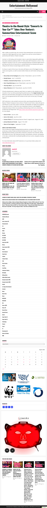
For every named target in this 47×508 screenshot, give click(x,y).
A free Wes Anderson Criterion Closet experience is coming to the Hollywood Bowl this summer (23, 185)
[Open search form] (37, 12)
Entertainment (7, 22)
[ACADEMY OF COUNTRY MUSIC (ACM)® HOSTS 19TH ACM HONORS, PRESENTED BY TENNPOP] (7, 464)
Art (3, 22)
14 (29, 359)
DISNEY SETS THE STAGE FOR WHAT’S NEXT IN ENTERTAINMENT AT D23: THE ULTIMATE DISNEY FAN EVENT (8, 185)
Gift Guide (4, 272)
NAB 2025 (4, 300)
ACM (3, 219)
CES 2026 (4, 240)
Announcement (6, 178)
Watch (43, 11)
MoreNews (32, 506)
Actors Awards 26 (5, 221)
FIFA (3, 261)
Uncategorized (5, 331)
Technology (4, 321)
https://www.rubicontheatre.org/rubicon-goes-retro (31, 109)
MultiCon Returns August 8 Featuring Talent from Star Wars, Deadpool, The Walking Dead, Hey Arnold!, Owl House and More (37, 186)
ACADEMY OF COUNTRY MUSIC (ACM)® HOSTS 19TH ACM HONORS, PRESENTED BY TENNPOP (19, 197)
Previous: (12, 162)
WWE (3, 335)
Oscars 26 (4, 307)
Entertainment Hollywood (23, 5)
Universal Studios (5, 333)
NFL (3, 303)
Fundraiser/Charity (5, 270)
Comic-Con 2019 (5, 242)
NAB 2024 (4, 298)
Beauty (3, 233)
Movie (4, 180)
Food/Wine (4, 268)
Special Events (5, 312)
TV (12, 180)
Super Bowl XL (5, 319)
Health (3, 284)
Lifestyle (4, 289)
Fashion (3, 256)
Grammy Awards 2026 (6, 282)
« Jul (3, 369)
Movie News (13, 22)
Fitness (3, 265)
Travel (3, 326)
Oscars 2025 (4, 305)
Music (17, 22)
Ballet (3, 230)
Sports (3, 314)
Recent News (4, 310)
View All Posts (16, 153)
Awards (3, 228)
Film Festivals (4, 263)
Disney (11, 178)
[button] (2, 11)
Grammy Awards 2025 (6, 279)
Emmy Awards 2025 (6, 247)
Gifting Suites (4, 275)
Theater (3, 324)
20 (23, 362)
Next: (34, 162)
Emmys (3, 249)
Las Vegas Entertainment (6, 286)
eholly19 (5, 35)
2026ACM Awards (5, 214)
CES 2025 (4, 237)
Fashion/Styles (5, 258)
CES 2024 (4, 235)
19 (17, 362)
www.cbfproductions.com (8, 142)
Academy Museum (5, 216)
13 (23, 359)
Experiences (41, 180)
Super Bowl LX (5, 317)
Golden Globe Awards (6, 277)
